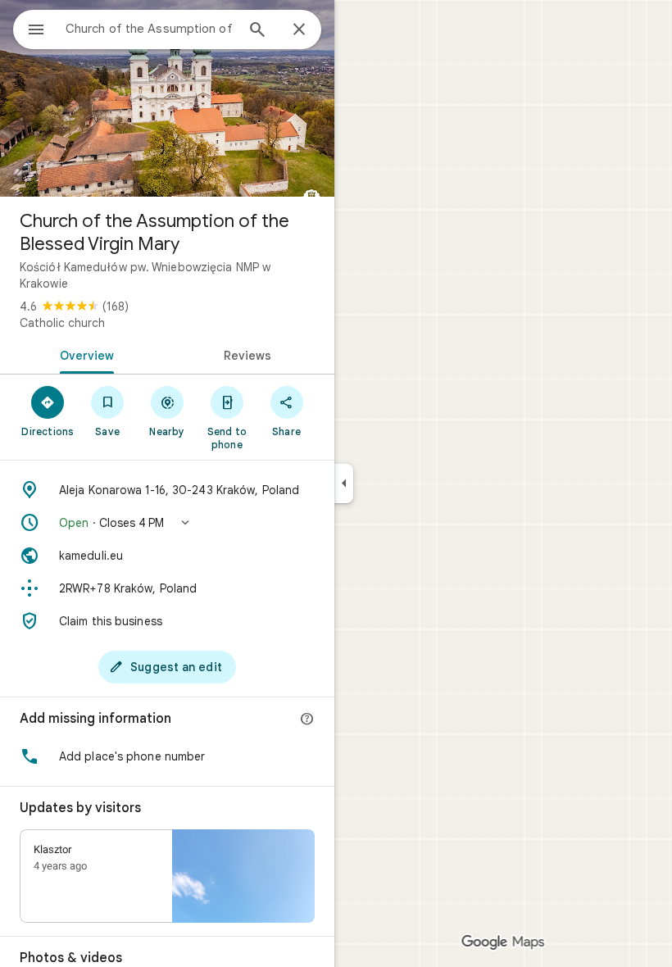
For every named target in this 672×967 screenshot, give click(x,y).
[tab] (83, 354)
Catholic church (62, 323)
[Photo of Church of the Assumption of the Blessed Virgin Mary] (167, 98)
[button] (167, 522)
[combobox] (150, 29)
